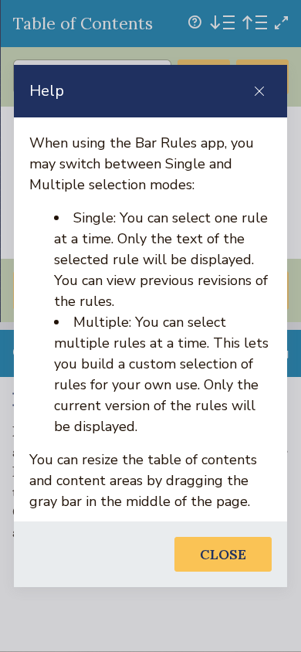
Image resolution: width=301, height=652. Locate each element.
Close (223, 554)
